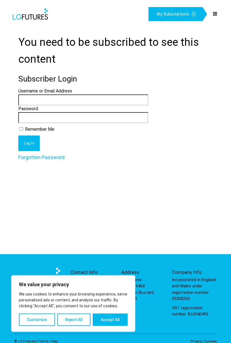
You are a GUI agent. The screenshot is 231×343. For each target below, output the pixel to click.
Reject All (74, 319)
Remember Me (39, 129)
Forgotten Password (41, 157)
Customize (37, 319)
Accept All (110, 319)
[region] (73, 303)
